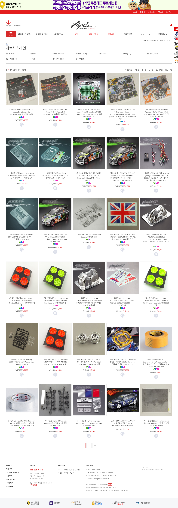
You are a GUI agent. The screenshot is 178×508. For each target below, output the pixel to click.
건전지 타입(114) (152, 54)
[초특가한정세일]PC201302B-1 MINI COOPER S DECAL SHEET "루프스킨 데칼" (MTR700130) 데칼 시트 (122, 236)
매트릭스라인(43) (58, 59)
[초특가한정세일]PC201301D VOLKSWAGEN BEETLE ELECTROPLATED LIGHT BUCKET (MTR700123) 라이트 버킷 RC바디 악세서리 (156, 239)
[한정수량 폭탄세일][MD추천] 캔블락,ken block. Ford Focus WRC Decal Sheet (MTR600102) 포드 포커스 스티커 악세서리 (156, 113)
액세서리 (111, 34)
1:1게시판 (9, 483)
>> (95, 446)
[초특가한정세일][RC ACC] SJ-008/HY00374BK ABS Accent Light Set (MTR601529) (21, 361)
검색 (170, 25)
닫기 (170, 5)
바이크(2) (32, 59)
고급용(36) (32, 54)
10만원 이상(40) (81, 54)
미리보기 (22, 125)
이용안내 (9, 465)
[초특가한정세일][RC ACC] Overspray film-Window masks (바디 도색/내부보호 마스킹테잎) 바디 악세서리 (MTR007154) (156, 363)
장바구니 (168, 12)
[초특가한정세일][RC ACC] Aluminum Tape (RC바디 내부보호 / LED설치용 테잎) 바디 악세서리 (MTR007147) (21, 423)
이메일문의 (33, 485)
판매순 (151, 70)
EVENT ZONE (145, 34)
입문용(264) (10, 54)
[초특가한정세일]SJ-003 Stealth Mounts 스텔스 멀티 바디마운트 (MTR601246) (55, 423)
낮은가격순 (168, 70)
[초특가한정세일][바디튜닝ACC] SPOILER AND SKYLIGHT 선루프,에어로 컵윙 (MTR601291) (21, 236)
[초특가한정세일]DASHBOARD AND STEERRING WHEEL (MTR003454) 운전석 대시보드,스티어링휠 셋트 (21, 175)
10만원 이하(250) (58, 54)
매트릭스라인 (165, 40)
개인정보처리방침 (12, 472)
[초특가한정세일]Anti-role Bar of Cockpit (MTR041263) (89, 235)
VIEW (109, 484)
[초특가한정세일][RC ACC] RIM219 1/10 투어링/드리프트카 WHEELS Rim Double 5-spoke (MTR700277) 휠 (22, 301)
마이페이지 (151, 12)
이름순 (137, 70)
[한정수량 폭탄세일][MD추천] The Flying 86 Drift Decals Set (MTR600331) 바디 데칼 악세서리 (55, 111)
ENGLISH (9, 486)
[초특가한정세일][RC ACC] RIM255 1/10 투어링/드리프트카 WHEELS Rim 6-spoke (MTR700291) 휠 (55, 361)
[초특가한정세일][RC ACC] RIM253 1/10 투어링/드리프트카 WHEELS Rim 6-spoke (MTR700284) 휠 (55, 300)
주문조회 (160, 12)
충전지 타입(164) (11, 59)
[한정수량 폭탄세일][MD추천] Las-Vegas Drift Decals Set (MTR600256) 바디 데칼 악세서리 (22, 111)
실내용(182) (127, 54)
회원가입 (143, 12)
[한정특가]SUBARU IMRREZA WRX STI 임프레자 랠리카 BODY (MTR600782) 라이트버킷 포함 (122, 423)
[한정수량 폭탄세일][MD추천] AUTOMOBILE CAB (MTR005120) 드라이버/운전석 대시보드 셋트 (55, 175)
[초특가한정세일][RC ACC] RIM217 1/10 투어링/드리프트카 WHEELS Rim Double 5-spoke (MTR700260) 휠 (156, 301)
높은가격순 (159, 70)
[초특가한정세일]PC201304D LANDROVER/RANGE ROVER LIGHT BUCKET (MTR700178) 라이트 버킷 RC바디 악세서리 (89, 301)
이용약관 (9, 469)
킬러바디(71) (80, 59)
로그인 (135, 12)
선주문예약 (128, 34)
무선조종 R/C (59, 34)
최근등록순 (128, 70)
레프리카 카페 (11, 479)
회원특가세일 (162, 34)
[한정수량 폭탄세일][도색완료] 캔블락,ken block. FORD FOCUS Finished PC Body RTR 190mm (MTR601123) (88, 176)
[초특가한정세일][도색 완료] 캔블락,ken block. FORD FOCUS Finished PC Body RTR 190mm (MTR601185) (55, 238)
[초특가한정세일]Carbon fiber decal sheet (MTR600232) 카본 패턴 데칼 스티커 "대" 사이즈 (156, 423)
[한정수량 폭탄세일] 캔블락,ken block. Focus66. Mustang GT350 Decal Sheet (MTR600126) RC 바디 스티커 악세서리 (89, 113)
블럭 (76, 34)
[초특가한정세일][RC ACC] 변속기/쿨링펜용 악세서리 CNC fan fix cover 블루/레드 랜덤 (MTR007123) (123, 361)
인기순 (144, 70)
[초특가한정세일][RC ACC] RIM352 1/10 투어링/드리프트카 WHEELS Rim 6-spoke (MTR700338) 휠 (89, 361)
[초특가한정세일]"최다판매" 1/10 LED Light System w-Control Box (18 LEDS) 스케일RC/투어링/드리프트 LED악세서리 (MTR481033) (156, 176)
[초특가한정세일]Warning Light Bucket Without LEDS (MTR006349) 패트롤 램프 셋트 (89, 423)
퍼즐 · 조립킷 (93, 34)
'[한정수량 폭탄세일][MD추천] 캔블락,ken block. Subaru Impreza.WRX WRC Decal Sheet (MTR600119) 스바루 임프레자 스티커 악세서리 (122, 114)
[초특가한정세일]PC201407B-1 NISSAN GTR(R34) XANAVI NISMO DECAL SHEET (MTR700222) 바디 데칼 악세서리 (123, 301)
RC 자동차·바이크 (153, 40)
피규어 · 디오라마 (42, 34)
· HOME (143, 40)
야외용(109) (103, 54)
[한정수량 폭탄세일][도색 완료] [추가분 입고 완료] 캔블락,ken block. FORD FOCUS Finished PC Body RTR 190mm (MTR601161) (122, 176)
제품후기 (9, 476)
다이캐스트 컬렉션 (24, 34)
